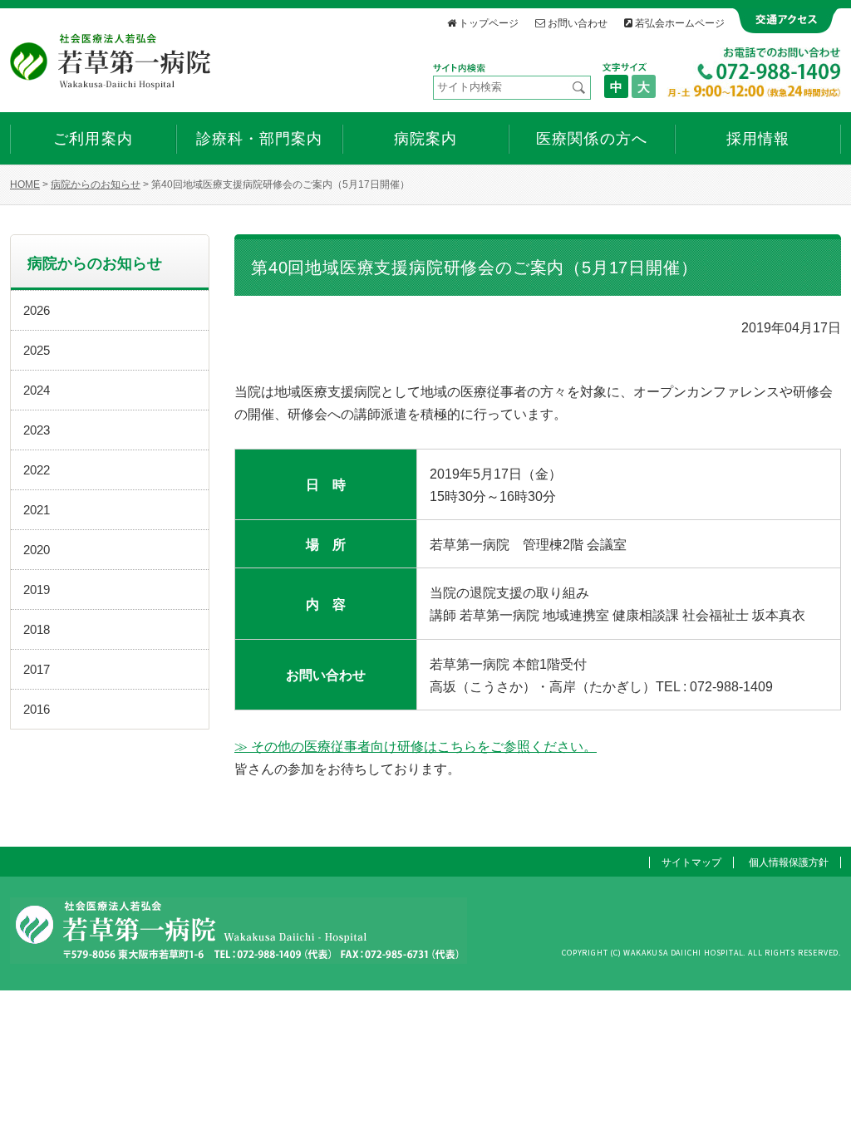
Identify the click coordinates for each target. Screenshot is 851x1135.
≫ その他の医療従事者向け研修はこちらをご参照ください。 (415, 746)
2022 (36, 470)
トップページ (489, 22)
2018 (36, 629)
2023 (36, 430)
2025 (36, 350)
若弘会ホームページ (680, 22)
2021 (36, 510)
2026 (36, 310)
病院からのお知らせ (95, 184)
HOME (25, 184)
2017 (36, 669)
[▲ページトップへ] (818, 1102)
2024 (36, 390)
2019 (36, 589)
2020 (36, 550)
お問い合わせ (578, 22)
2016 (36, 709)
